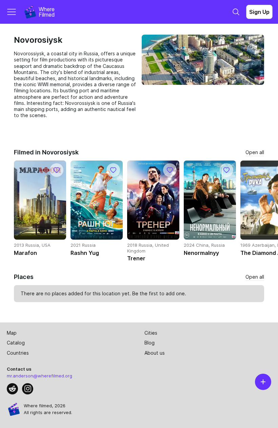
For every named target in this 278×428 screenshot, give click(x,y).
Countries (18, 353)
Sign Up (259, 11)
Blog (149, 343)
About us (154, 353)
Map (12, 333)
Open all (254, 152)
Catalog (16, 343)
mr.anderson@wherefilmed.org (39, 375)
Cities (150, 333)
